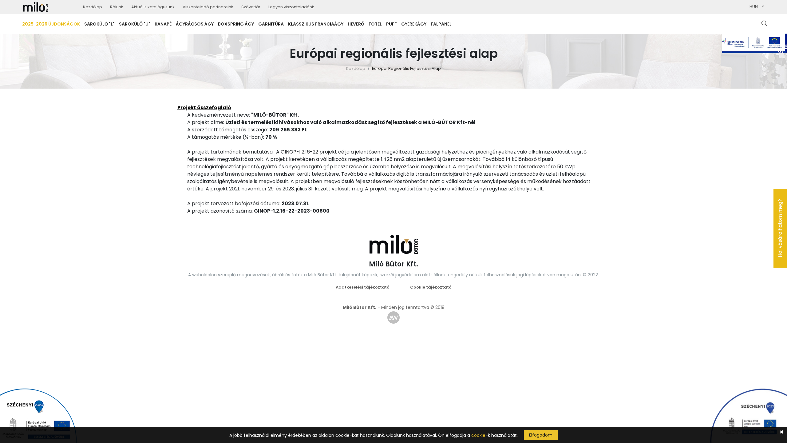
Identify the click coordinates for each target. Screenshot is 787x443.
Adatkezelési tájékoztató (363, 287)
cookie (478, 435)
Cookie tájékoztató (431, 287)
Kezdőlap (355, 68)
